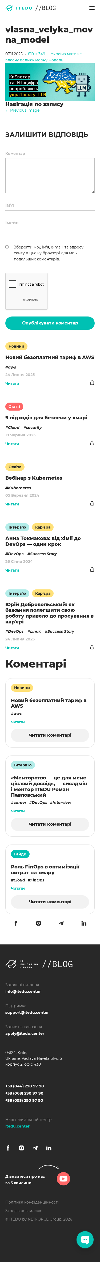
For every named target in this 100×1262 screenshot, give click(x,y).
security (34, 427)
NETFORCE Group (44, 1219)
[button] (92, 8)
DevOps (15, 553)
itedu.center (17, 1126)
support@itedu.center (27, 1012)
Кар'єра (42, 527)
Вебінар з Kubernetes (33, 478)
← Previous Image (22, 110)
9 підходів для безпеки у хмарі (46, 418)
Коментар (15, 153)
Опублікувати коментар (50, 323)
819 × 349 (36, 54)
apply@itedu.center (24, 1033)
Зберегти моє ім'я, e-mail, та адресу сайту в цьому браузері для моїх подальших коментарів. (48, 253)
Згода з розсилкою (23, 1210)
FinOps (37, 880)
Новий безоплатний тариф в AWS (49, 357)
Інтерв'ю (17, 527)
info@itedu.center (23, 991)
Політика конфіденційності (32, 1202)
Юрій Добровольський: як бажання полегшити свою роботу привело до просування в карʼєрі (49, 613)
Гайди (20, 854)
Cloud (13, 427)
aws (12, 367)
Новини (16, 346)
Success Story (43, 553)
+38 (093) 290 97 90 (24, 1100)
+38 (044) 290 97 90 (24, 1086)
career (20, 802)
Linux (35, 631)
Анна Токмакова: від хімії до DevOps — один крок (43, 541)
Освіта (15, 467)
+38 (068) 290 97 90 (24, 1093)
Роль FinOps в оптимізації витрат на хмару (45, 870)
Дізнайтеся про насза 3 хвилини (25, 1179)
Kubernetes (19, 488)
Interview (62, 802)
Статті (14, 406)
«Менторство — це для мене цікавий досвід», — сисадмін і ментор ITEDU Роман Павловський (49, 786)
